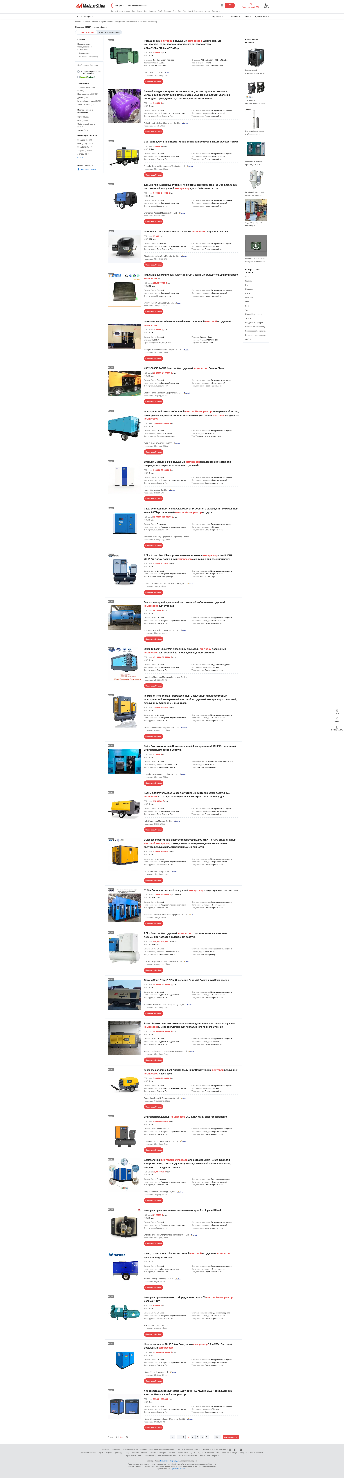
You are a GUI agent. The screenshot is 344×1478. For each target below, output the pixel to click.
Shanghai (84, 140)
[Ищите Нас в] (241, 1449)
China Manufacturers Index (166, 1456)
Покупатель (216, 16)
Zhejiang (84, 150)
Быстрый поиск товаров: (120, 11)
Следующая (229, 1437)
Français (135, 1453)
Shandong (85, 147)
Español (144, 1453)
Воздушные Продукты (254, 322)
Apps (246, 16)
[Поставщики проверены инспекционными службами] (89, 72)
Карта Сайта (208, 1449)
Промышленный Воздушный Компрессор (263, 326)
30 (121, 1437)
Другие (83, 97)
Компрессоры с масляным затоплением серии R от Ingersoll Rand (182, 1210)
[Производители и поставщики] (90, 5)
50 (127, 1437)
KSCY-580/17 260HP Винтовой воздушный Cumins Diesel (184, 368)
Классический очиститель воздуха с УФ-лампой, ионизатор (255, 73)
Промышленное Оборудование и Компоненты (84, 47)
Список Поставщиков (109, 32)
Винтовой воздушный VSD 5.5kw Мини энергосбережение (185, 1116)
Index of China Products (188, 1456)
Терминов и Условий (178, 1469)
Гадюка (139, 11)
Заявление (116, 1449)
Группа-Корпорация (89, 101)
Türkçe (234, 1453)
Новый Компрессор (195, 11)
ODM (83, 117)
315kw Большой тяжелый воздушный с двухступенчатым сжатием (191, 890)
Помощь (234, 16)
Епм (179, 11)
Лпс (133, 11)
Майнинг (167, 11)
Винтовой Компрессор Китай (257, 335)
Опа (174, 11)
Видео (110, 40)
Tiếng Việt (243, 1453)
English (100, 1453)
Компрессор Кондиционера (257, 330)
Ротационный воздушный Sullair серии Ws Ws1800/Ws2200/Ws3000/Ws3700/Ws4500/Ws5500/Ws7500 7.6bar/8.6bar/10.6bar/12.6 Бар (182, 44)
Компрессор (84, 53)
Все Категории (85, 16)
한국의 (192, 1453)
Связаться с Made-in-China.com (188, 1449)
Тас (184, 11)
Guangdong (85, 143)
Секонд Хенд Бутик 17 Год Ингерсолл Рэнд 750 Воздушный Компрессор (186, 980)
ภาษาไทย (225, 1453)
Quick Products (148, 1456)
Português (162, 1453)
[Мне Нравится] (235, 1449)
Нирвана (152, 11)
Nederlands (209, 1453)
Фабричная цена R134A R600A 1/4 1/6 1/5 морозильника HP (186, 231)
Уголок (207, 11)
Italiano (172, 1453)
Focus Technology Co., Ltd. (170, 1461)
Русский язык (183, 1453)
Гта (145, 11)
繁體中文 (118, 1453)
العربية (200, 1453)
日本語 (127, 1453)
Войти (266, 7)
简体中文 (109, 1453)
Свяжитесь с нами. (88, 169)
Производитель (87, 94)
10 (116, 1437)
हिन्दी (217, 1453)
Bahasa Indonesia (256, 1453)
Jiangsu (83, 154)
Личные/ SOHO (85, 104)
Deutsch (153, 1453)
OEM (83, 120)
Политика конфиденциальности (161, 1449)
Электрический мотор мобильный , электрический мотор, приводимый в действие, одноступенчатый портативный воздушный (191, 415)
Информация (221, 1449)
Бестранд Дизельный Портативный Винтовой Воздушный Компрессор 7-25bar (191, 141)
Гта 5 (160, 11)
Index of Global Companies (209, 1456)
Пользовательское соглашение (135, 1449)
